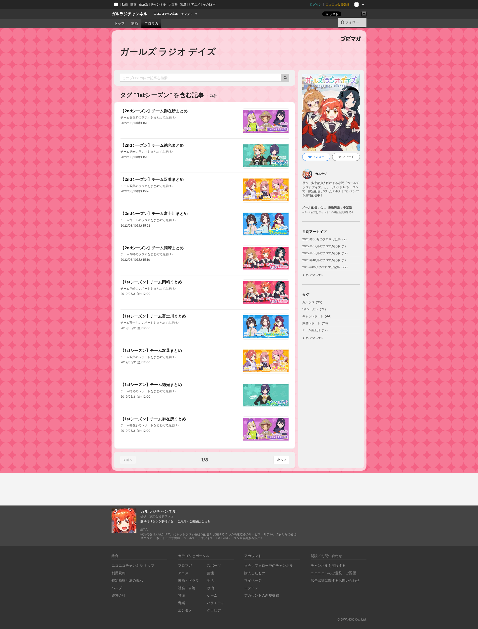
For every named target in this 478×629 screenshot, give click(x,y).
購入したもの (254, 573)
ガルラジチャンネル (129, 14)
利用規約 (118, 573)
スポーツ (214, 565)
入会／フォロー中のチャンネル (268, 565)
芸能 (210, 573)
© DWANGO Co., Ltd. (351, 619)
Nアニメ (194, 4)
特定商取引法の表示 (127, 580)
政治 (210, 588)
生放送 (143, 4)
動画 (125, 4)
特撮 (181, 595)
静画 (133, 4)
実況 (183, 4)
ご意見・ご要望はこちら (193, 521)
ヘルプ (117, 588)
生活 (210, 580)
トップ (119, 23)
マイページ (253, 580)
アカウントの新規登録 (261, 595)
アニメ (183, 573)
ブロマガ (151, 23)
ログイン (316, 4)
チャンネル (158, 4)
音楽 (181, 603)
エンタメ (187, 14)
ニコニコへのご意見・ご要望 (333, 573)
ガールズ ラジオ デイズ (168, 51)
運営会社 (118, 595)
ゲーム (212, 595)
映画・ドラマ (188, 580)
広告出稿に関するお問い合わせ (335, 580)
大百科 (173, 4)
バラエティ (215, 603)
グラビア (214, 610)
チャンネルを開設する (328, 565)
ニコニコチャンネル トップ (133, 565)
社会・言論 (186, 588)
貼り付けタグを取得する (156, 521)
